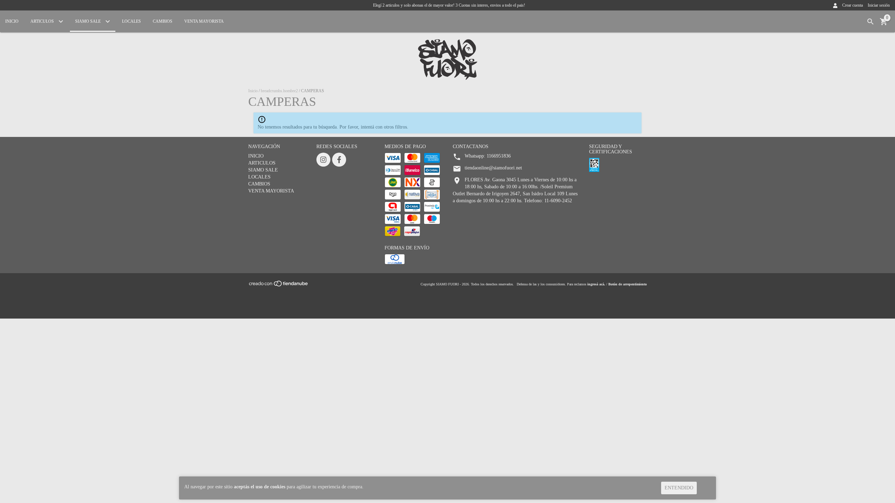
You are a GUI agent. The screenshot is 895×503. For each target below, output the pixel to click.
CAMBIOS (162, 21)
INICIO (12, 21)
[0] (884, 24)
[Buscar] (870, 22)
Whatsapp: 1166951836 (488, 156)
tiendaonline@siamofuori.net (493, 167)
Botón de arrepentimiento (627, 284)
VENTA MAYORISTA (204, 21)
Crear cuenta (852, 5)
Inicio (253, 90)
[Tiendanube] (278, 286)
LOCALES (131, 21)
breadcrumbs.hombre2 (279, 90)
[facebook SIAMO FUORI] (339, 160)
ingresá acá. (596, 284)
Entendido (679, 487)
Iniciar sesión (879, 5)
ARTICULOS (42, 21)
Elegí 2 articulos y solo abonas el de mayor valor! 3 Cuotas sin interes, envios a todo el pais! (449, 5)
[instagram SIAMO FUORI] (323, 160)
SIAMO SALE (88, 21)
